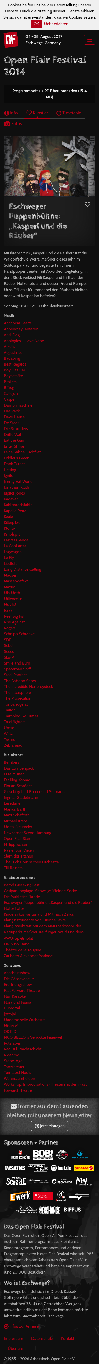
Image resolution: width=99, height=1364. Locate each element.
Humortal (12, 1008)
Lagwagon (13, 551)
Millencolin (13, 598)
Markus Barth (15, 809)
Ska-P (9, 657)
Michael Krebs (16, 821)
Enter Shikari (14, 446)
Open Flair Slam (17, 838)
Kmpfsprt (12, 534)
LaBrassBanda (16, 540)
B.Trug (9, 387)
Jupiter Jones (14, 493)
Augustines (13, 352)
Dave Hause (14, 416)
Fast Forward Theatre (22, 990)
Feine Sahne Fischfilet (22, 452)
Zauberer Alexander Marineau (29, 955)
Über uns (16, 1348)
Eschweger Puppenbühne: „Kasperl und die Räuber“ (48, 902)
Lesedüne (12, 803)
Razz (8, 610)
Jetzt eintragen (52, 1125)
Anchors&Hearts (18, 323)
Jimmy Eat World (18, 481)
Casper (10, 399)
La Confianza (15, 545)
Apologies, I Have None (24, 340)
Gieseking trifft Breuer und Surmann (34, 791)
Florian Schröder (18, 785)
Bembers (11, 762)
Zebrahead (13, 745)
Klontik (9, 528)
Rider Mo (11, 1055)
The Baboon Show (20, 680)
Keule (8, 516)
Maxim (9, 586)
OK (36, 23)
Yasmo (9, 739)
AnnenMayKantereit (21, 329)
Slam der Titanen (18, 856)
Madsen (11, 575)
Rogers (10, 628)
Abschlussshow (17, 972)
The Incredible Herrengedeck (28, 686)
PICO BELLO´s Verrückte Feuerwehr (34, 1037)
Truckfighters (14, 721)
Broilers (10, 381)
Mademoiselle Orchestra (25, 1019)
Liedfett (10, 563)
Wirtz (8, 733)
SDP (7, 639)
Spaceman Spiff (17, 669)
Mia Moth (12, 592)
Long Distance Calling (22, 569)
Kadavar (11, 499)
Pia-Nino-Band (17, 944)
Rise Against (14, 622)
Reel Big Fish (15, 616)
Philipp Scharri (16, 844)
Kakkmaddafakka (18, 504)
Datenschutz (42, 1338)
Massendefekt (16, 581)
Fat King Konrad (17, 779)
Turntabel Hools (17, 1072)
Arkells (9, 346)
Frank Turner (14, 463)
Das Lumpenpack (19, 768)
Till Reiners (13, 867)
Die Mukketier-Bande (22, 896)
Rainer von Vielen (19, 850)
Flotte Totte (14, 908)
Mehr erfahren (56, 23)
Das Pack (12, 411)
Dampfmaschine (18, 405)
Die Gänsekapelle (19, 978)
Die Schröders (16, 428)
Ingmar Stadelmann (21, 797)
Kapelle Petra (15, 510)
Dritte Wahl (13, 434)
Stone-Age (13, 1060)
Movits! (10, 604)
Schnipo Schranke (19, 633)
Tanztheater (14, 1066)
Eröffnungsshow (18, 984)
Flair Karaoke (15, 996)
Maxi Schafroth (17, 815)
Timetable (71, 112)
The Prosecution (17, 698)
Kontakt (67, 1338)
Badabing (12, 358)
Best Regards (15, 364)
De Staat (11, 422)
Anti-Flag (12, 334)
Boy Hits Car (14, 370)
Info (13, 112)
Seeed (9, 651)
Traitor (9, 710)
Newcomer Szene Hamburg (27, 832)
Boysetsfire (13, 375)
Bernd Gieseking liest (21, 884)
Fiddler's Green (16, 458)
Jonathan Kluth (16, 487)
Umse (9, 727)
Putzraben (12, 1043)
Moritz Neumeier (18, 826)
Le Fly (9, 557)
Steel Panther (15, 674)
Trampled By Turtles (21, 715)
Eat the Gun (14, 440)
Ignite (8, 475)
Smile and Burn (17, 663)
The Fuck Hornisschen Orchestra (31, 862)
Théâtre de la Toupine (22, 949)
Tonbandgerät (16, 704)
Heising (10, 469)
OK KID (10, 1031)
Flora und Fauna (17, 1002)
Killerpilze (12, 522)
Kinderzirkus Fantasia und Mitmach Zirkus (39, 914)
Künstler (40, 112)
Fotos (16, 123)
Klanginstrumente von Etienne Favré (35, 920)
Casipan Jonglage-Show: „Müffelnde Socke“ (41, 890)
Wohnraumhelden (19, 1078)
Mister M (11, 1025)
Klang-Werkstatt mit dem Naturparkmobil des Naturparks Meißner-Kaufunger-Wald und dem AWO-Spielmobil (44, 932)
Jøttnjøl (10, 1013)
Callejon (11, 393)
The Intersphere (17, 692)
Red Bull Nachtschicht (22, 1049)
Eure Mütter (14, 774)
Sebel (8, 645)
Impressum (13, 1338)
